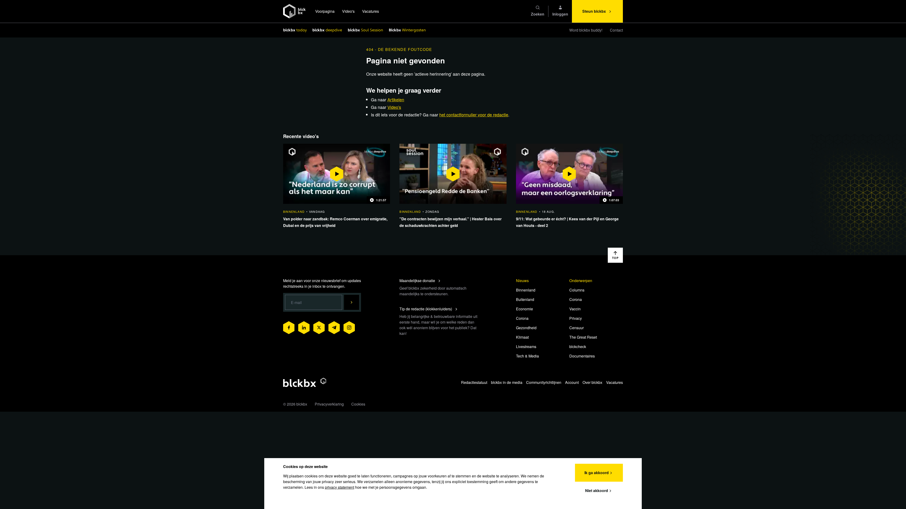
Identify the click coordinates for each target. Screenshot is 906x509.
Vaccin (575, 309)
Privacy (575, 318)
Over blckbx (592, 382)
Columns (576, 290)
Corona (522, 318)
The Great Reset (583, 337)
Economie (524, 309)
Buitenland (525, 299)
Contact (616, 30)
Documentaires (582, 356)
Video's (348, 11)
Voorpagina (325, 11)
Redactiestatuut (474, 382)
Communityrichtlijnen (543, 382)
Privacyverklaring (329, 404)
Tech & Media (527, 356)
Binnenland (525, 290)
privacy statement (339, 487)
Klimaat (522, 337)
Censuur (576, 327)
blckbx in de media (506, 382)
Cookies (358, 404)
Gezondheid (526, 327)
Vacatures (370, 11)
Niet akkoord (596, 490)
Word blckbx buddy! (585, 30)
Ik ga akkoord (596, 472)
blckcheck (577, 346)
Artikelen (395, 99)
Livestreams (526, 346)
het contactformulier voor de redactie (473, 114)
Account (572, 382)
